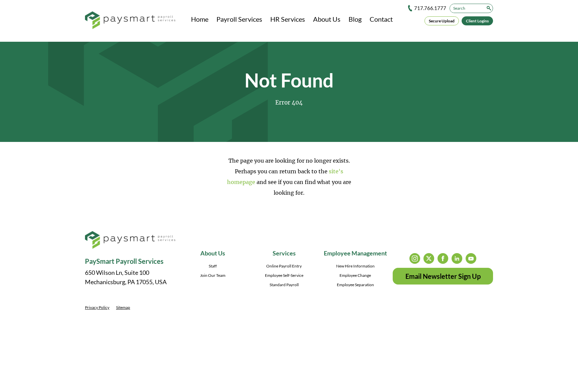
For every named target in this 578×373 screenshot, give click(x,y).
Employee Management (355, 253)
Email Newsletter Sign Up (443, 276)
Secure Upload (442, 20)
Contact (381, 19)
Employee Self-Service (284, 275)
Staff (213, 265)
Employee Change (355, 275)
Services (284, 253)
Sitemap (123, 307)
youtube (471, 258)
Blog (355, 19)
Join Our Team (212, 275)
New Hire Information (355, 265)
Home (199, 19)
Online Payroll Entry (284, 265)
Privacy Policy (97, 307)
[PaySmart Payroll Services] (130, 20)
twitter (428, 258)
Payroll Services (239, 19)
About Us (327, 19)
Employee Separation (355, 284)
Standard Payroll (284, 284)
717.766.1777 (430, 8)
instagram (414, 258)
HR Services (287, 19)
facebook (443, 258)
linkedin (457, 258)
